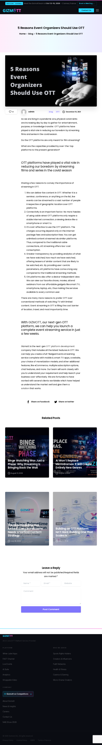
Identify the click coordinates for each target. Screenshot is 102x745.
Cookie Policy (21, 740)
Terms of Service (44, 740)
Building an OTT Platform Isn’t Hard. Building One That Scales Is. (74, 532)
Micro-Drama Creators (62, 680)
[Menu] (97, 10)
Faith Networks (59, 664)
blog (30, 33)
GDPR (32, 740)
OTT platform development (60, 346)
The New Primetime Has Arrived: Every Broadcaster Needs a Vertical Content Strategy (25, 530)
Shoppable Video (10, 680)
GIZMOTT (34, 322)
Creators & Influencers (62, 659)
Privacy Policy (8, 740)
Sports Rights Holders (62, 654)
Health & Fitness (59, 669)
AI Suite (6, 669)
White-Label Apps (10, 654)
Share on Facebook (40, 401)
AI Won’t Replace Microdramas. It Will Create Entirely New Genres (74, 464)
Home (22, 33)
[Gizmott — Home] (12, 10)
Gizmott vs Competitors (17, 694)
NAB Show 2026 (10, 722)
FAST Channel (8, 659)
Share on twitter (66, 401)
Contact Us (86, 10)
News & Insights (9, 706)
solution (25, 388)
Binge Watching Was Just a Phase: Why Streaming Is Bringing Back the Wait (26, 464)
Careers (6, 712)
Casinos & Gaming (60, 675)
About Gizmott (8, 701)
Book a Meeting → (87, 3)
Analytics (6, 675)
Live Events (7, 664)
